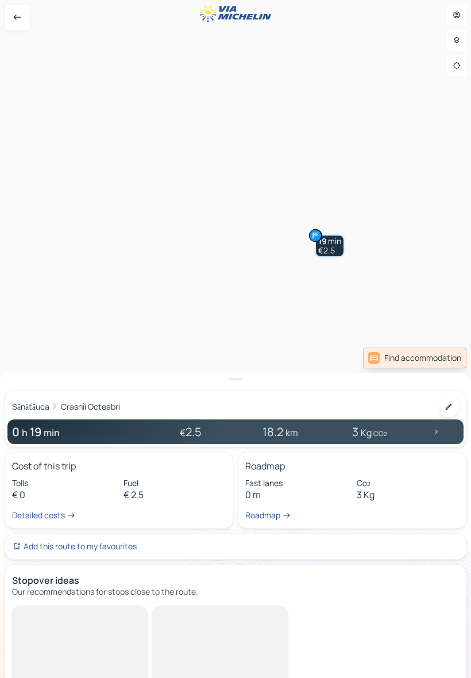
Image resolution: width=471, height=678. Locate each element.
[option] (60, 614)
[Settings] (456, 40)
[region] (235, 339)
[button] (329, 246)
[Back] (17, 17)
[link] (414, 358)
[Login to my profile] (456, 15)
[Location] (456, 65)
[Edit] (448, 406)
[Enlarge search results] (235, 379)
